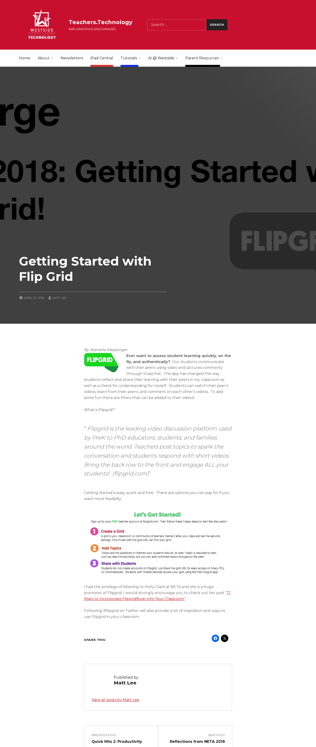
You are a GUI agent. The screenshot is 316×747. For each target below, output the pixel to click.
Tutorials (129, 58)
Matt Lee (59, 298)
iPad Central (101, 58)
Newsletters (72, 58)
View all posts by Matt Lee (115, 700)
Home (24, 58)
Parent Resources (202, 58)
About (44, 58)
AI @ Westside (161, 58)
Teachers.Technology (100, 22)
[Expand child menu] (52, 58)
